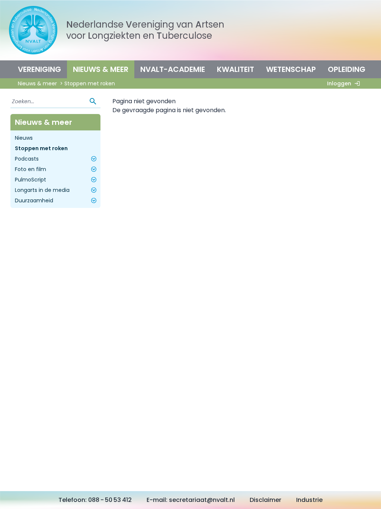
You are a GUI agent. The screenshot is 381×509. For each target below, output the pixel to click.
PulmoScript (30, 179)
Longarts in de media (42, 190)
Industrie (309, 500)
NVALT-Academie (172, 69)
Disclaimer (265, 500)
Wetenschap (291, 69)
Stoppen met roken (41, 148)
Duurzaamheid (34, 200)
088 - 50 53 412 (110, 500)
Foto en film (30, 169)
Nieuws (24, 138)
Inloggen (339, 83)
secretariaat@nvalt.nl (202, 500)
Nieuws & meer (100, 69)
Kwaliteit (235, 69)
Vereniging (39, 69)
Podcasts (27, 158)
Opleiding (346, 69)
